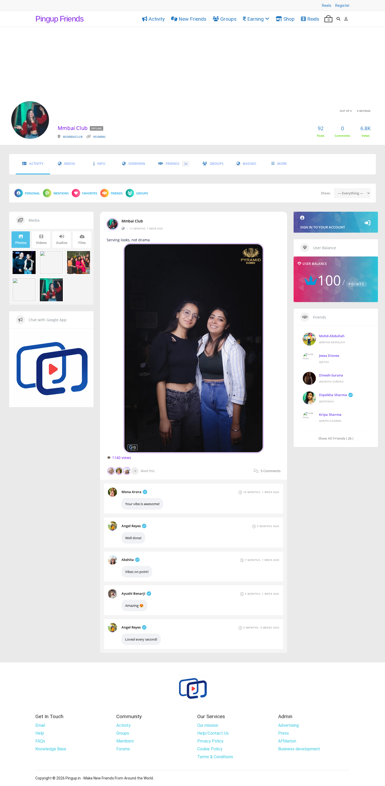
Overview (136, 163)
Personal (32, 193)
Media (69, 163)
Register (342, 5)
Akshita (128, 559)
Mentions (61, 193)
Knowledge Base (50, 748)
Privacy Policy (210, 741)
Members (125, 741)
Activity (156, 19)
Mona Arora (131, 491)
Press (283, 733)
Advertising (288, 725)
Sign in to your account (322, 227)
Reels (326, 5)
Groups (228, 19)
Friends (176, 163)
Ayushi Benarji (133, 593)
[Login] (346, 19)
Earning (255, 19)
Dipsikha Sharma (333, 394)
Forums (123, 748)
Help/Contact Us (213, 733)
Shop (289, 19)
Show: (326, 193)
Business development (299, 748)
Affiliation (287, 741)
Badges (249, 163)
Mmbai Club (132, 221)
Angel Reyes (131, 525)
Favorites (89, 193)
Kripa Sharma (330, 414)
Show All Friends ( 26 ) (335, 438)
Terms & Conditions (215, 756)
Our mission (207, 725)
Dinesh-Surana (331, 375)
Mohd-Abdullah (331, 336)
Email (40, 725)
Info (101, 163)
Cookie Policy (209, 748)
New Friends (192, 19)
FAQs (40, 741)
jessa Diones (329, 355)
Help (39, 733)
